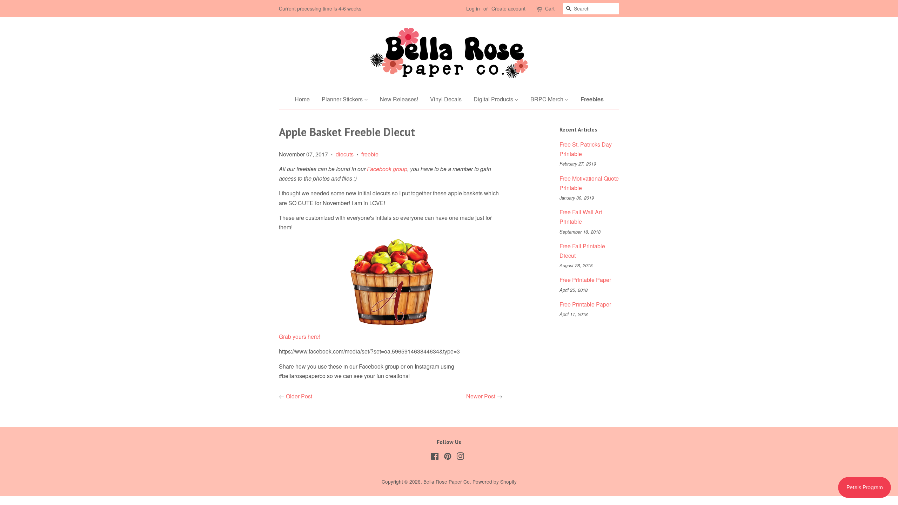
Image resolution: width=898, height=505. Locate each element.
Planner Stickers (343, 99)
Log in (473, 8)
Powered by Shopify (495, 481)
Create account (508, 8)
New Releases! (399, 99)
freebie (369, 154)
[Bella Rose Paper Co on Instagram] (460, 457)
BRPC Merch (547, 99)
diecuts (345, 154)
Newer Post (480, 396)
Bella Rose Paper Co (446, 481)
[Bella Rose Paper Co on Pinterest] (447, 457)
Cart (550, 8)
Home (302, 99)
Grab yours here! (299, 336)
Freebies (592, 99)
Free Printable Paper (585, 280)
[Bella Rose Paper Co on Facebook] (435, 457)
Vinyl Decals (446, 99)
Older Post (299, 396)
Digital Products (494, 99)
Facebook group (387, 169)
